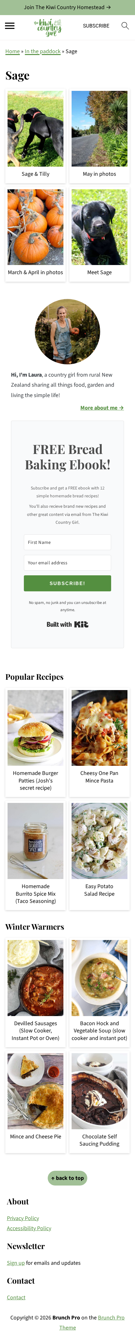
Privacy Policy (23, 1218)
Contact (16, 1298)
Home (12, 51)
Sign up (16, 1263)
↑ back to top (67, 1178)
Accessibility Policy (29, 1228)
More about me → (102, 408)
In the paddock (43, 51)
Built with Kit (68, 624)
